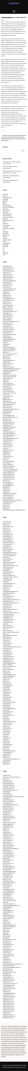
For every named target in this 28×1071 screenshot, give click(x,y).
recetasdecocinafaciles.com (10, 370)
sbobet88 (5, 199)
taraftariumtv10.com (8, 660)
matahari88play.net (8, 853)
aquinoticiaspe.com (8, 847)
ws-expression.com (8, 456)
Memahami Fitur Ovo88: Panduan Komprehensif (11, 162)
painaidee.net (6, 858)
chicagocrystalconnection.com (11, 759)
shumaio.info (6, 718)
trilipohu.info (6, 762)
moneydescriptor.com (9, 855)
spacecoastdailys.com (9, 474)
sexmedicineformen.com (9, 972)
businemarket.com (8, 852)
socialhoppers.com (8, 621)
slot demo (12, 1034)
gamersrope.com (7, 806)
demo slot (5, 209)
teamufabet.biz (7, 546)
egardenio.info (6, 935)
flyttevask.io (6, 747)
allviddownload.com (8, 549)
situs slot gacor (20, 1034)
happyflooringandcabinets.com (11, 905)
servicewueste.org (8, 559)
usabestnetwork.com (8, 816)
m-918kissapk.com (8, 752)
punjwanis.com (7, 775)
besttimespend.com (8, 944)
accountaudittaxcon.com (9, 939)
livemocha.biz (6, 733)
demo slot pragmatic (8, 207)
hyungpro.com (7, 865)
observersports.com (8, 844)
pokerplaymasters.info (9, 787)
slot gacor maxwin (18, 1037)
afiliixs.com (5, 381)
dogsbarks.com (7, 401)
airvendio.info (6, 687)
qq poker (21, 1043)
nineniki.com (6, 582)
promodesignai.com (8, 484)
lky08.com (5, 629)
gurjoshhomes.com (8, 323)
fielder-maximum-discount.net (11, 632)
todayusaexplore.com (8, 271)
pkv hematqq (10, 1041)
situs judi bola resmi (8, 220)
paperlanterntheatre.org (9, 375)
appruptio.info (6, 764)
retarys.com (6, 821)
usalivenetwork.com (8, 800)
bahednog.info (6, 792)
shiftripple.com (7, 974)
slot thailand (15, 1030)
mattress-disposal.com (9, 904)
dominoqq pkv (6, 243)
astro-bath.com (7, 355)
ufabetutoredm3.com (8, 1008)
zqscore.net (6, 930)
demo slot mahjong (8, 217)
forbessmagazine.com (9, 415)
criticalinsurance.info (8, 596)
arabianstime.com (8, 388)
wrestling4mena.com (8, 614)
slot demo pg (6, 225)
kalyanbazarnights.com (9, 575)
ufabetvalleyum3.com (8, 1011)
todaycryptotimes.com (9, 466)
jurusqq (5, 196)
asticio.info (5, 933)
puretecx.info (6, 691)
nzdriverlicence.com (8, 450)
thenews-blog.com (8, 464)
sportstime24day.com (9, 868)
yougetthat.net (7, 832)
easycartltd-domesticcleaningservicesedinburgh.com (14, 509)
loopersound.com (7, 308)
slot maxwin (15, 1036)
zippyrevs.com (7, 560)
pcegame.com (7, 453)
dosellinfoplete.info (8, 712)
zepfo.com (5, 459)
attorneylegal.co (7, 886)
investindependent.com (9, 435)
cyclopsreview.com (8, 396)
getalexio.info (6, 938)
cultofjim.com (6, 294)
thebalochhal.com (8, 276)
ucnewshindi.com (7, 803)
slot (5, 131)
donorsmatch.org (7, 728)
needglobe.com (7, 959)
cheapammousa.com (8, 367)
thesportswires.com (8, 863)
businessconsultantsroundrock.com (12, 500)
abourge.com (6, 380)
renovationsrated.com (9, 477)
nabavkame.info (7, 754)
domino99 (5, 194)
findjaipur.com (6, 292)
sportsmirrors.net (7, 878)
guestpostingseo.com (8, 783)
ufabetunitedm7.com (8, 1004)
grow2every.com (7, 420)
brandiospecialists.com (9, 583)
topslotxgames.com (8, 567)
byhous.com (6, 749)
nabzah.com (6, 588)
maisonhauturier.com (8, 440)
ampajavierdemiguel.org (9, 281)
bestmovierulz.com (8, 305)
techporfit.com (7, 531)
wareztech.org (7, 814)
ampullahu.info (7, 699)
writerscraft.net (7, 611)
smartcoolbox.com (8, 977)
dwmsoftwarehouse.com (9, 402)
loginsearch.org (7, 725)
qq (3, 249)
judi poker (5, 201)
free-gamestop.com (8, 809)
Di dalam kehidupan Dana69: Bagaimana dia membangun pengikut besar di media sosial (13, 136)
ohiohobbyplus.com (8, 315)
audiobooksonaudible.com (10, 494)
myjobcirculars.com (8, 564)
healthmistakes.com (8, 915)
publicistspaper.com (8, 485)
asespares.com (7, 386)
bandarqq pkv (11, 1055)
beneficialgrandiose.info (9, 708)
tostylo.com (6, 831)
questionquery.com (8, 661)
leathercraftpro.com (8, 954)
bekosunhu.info (7, 707)
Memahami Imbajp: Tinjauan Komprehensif (10, 181)
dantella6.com (7, 570)
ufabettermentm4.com (9, 996)
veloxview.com (7, 1013)
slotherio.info (6, 720)
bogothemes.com (7, 316)
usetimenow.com (7, 604)
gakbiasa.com (6, 756)
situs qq (5, 236)
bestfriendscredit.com (9, 350)
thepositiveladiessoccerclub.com (12, 368)
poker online (6, 235)
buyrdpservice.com (8, 827)
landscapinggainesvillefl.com (10, 438)
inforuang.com (7, 637)
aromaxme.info (7, 700)
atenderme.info (7, 704)
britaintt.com (6, 505)
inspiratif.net (6, 525)
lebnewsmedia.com (8, 331)
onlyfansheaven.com (8, 627)
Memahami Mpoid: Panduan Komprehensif (10, 167)
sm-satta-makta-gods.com (10, 469)
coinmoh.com (6, 394)
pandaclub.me (7, 746)
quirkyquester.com (8, 970)
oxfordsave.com (7, 837)
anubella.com (6, 492)
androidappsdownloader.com (11, 603)
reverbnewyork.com (8, 300)
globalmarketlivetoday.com (10, 417)
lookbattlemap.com (8, 826)
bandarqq (5, 227)
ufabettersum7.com (8, 998)
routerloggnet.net (7, 569)
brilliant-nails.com (7, 664)
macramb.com (7, 642)
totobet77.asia (7, 990)
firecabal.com (6, 414)
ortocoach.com (7, 961)
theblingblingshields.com (9, 871)
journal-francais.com (8, 669)
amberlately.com (7, 284)
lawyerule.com (7, 673)
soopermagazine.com (8, 472)
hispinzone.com (7, 573)
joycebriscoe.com (7, 285)
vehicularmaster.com (8, 277)
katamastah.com (7, 928)
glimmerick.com (7, 295)
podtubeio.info (6, 713)
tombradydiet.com (8, 324)
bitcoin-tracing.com (8, 497)
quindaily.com (6, 487)
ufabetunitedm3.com (8, 1003)
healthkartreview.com (9, 424)
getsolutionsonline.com (9, 593)
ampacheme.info (7, 697)
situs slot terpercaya (6, 1037)
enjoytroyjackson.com (9, 404)
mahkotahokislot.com (8, 899)
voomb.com (6, 887)
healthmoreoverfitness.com (10, 565)
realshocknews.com (8, 912)
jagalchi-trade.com (8, 307)
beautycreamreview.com (9, 393)
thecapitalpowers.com (9, 985)
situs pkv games (7, 240)
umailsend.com (7, 819)
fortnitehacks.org (7, 723)
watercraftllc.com (8, 378)
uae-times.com (7, 521)
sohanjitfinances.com (8, 978)
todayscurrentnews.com (9, 988)
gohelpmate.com (7, 608)
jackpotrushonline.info (9, 801)
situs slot (4, 1030)
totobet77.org (6, 991)
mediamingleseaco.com (9, 674)
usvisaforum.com (7, 303)
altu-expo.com (7, 359)
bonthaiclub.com (7, 326)
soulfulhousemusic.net (9, 980)
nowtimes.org (6, 730)
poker (4, 202)
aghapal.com (6, 357)
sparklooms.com (7, 982)
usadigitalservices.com (9, 619)
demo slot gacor (7, 206)
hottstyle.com (6, 430)
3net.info (5, 342)
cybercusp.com (7, 503)
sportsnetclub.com (8, 834)
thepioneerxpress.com (9, 543)
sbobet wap (4, 1053)
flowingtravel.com (7, 580)
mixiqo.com (6, 957)
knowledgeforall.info (8, 616)
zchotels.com (6, 458)
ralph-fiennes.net (7, 630)
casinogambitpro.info (8, 785)
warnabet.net (6, 741)
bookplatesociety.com (9, 329)
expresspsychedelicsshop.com (11, 409)
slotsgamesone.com (8, 572)
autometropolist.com (8, 391)
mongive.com (6, 590)
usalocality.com (7, 272)
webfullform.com (7, 547)
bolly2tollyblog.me (8, 744)
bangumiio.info (7, 705)
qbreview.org (6, 557)
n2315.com (5, 624)
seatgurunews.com (8, 341)
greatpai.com (6, 373)
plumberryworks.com (8, 965)
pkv (4, 230)
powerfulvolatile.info (8, 715)
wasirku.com (6, 679)
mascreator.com (7, 441)
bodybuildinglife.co (8, 907)
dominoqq (5, 232)
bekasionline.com (7, 533)
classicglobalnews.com (9, 502)
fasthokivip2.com (7, 842)
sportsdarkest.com (8, 860)
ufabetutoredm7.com (8, 1009)
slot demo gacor (7, 214)
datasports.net (7, 879)
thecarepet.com (7, 780)
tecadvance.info (7, 692)
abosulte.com (6, 489)
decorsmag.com (7, 551)
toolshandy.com (7, 650)
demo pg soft (5, 1034)
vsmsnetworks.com (8, 526)
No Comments (17, 17)
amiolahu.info (6, 695)
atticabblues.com (7, 389)
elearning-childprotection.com (11, 612)
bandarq (5, 219)
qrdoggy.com (6, 909)
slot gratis (5, 212)
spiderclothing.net (8, 337)
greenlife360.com (7, 536)
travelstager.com (7, 651)
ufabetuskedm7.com (8, 1006)
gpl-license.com (7, 419)
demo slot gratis (7, 215)
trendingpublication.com (9, 993)
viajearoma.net (7, 362)
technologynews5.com (9, 461)
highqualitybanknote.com (9, 427)
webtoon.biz (6, 861)
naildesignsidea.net (8, 372)
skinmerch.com (7, 302)
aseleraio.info (6, 931)
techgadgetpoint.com (9, 889)
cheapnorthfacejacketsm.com (11, 321)
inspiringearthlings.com (9, 433)
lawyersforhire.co (7, 850)
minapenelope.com (8, 310)
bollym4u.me (6, 743)
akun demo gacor (7, 197)
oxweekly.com (6, 645)
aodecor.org (6, 726)
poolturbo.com (7, 682)
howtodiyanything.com (9, 432)
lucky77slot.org (7, 896)
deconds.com (6, 507)
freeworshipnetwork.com (9, 376)
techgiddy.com (7, 798)
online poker (14, 1047)
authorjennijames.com (9, 360)
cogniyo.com (6, 948)
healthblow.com (7, 606)
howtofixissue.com (8, 544)
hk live (4, 222)
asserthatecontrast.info (9, 702)
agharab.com (6, 365)
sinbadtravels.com (8, 811)
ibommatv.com (7, 530)
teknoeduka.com (7, 463)
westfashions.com (7, 648)
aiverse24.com (7, 490)
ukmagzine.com (7, 813)
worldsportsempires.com (9, 925)
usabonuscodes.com (8, 468)
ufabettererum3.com (8, 995)
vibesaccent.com (7, 279)
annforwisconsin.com (8, 290)
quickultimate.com (8, 969)
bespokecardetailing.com (10, 349)
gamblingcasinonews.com (10, 552)
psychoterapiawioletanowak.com (12, 967)
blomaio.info (6, 710)
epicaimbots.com (7, 406)
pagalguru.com (7, 451)
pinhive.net (6, 739)
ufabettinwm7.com (8, 1000)
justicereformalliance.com (10, 311)
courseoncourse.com (8, 788)
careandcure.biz (7, 946)
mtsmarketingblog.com (9, 676)
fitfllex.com (6, 634)
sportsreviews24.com (8, 892)
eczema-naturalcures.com (10, 354)
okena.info (5, 346)
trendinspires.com (8, 653)
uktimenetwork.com (8, 268)
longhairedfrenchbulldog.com (11, 848)
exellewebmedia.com (8, 808)
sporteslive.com (7, 870)
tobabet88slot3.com (8, 987)
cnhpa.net (5, 920)
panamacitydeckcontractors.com (12, 647)
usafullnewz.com (7, 266)
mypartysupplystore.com (10, 289)
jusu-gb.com (6, 779)
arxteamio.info (6, 936)
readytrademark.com (8, 476)
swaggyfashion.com (8, 658)
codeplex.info (6, 344)
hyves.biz (5, 736)
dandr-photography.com (9, 666)
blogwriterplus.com (8, 782)
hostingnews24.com (8, 428)
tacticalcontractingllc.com (10, 983)
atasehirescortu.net (8, 881)
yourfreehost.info (7, 320)
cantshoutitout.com (8, 538)
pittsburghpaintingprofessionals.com (13, 964)
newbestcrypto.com (8, 835)
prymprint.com (7, 941)
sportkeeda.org (7, 943)
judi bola (22, 1053)
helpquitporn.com (7, 425)
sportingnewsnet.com (9, 866)
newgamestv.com (7, 874)
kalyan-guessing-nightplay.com (11, 599)
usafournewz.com (7, 274)
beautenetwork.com (8, 495)
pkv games (4, 1026)
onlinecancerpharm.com (9, 900)
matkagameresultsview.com (10, 591)
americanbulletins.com (9, 385)
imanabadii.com (7, 760)
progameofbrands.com (9, 556)
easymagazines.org (8, 949)
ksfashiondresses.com (9, 917)
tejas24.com (6, 681)
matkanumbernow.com (9, 562)
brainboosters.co (7, 282)
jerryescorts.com (7, 884)
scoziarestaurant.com (9, 479)
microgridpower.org (8, 956)
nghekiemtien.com (8, 678)
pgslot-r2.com (7, 454)
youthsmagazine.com (8, 857)
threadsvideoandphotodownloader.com (13, 796)
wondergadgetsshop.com (10, 339)
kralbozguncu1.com (8, 437)
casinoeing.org (7, 731)
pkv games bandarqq (8, 228)
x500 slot (19, 1032)
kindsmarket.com (7, 638)
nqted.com (6, 448)
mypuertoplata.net (8, 541)
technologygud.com (8, 910)
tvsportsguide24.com (8, 891)
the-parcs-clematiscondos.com (11, 777)
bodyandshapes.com (8, 498)
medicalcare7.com (8, 585)
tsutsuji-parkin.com (8, 363)
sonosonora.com (7, 333)
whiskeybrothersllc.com (9, 1016)
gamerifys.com (7, 523)
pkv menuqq (20, 1039)
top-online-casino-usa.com (10, 577)
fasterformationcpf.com (9, 822)
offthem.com (6, 528)
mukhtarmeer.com (8, 445)
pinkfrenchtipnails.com (9, 873)
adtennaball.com (7, 586)
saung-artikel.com (8, 840)
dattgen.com (6, 398)
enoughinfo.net (7, 738)
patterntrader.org (8, 918)
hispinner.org (6, 595)
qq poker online (17, 1026)
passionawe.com (7, 962)
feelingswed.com (7, 412)
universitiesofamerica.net (9, 554)
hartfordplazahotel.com (9, 751)
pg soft (14, 1032)
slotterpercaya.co (8, 975)
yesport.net (6, 829)
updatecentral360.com (9, 926)
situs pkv (5, 204)
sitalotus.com (6, 922)
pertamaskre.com (8, 795)
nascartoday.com (7, 446)
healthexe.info (6, 689)
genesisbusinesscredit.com (10, 635)
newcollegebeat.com (8, 298)
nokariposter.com (7, 598)
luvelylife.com (6, 640)
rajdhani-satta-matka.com (10, 609)
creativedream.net (8, 622)
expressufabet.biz (7, 539)
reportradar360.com (8, 656)
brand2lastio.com (7, 617)
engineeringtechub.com (9, 883)
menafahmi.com (7, 443)
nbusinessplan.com (8, 534)
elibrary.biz (6, 352)
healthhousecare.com (9, 422)
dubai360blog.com (8, 894)
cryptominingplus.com (9, 845)
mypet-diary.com (7, 643)
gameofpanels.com (8, 601)
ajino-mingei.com (7, 318)
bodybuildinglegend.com (9, 663)
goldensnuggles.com (8, 824)
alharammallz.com (8, 383)
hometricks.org (7, 952)
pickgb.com (6, 913)
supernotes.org (7, 923)
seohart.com (6, 481)
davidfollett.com (7, 297)
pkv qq (4, 241)
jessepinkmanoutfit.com (9, 818)
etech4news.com (7, 407)
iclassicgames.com (8, 839)
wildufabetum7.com (8, 1018)
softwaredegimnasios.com (10, 471)
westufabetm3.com (8, 1014)
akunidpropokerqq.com (9, 347)
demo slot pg (6, 210)
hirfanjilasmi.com (7, 951)
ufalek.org (5, 902)
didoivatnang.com (7, 399)
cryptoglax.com (7, 313)
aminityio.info (6, 694)
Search (5, 147)
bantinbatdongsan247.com (10, 790)
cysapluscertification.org (9, 721)
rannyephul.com (7, 655)
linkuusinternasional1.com (9, 334)
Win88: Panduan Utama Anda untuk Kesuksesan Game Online (12, 172)
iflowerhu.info (6, 757)
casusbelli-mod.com (8, 328)
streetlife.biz (6, 734)
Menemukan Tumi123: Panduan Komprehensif (11, 176)
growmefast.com (7, 897)
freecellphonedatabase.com (10, 805)
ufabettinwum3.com (8, 1001)
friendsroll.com (7, 336)
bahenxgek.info (7, 793)
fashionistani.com (7, 411)
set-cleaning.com (7, 482)
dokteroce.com (7, 668)
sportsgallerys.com (8, 876)
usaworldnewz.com (8, 269)
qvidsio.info (6, 717)
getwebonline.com (8, 625)
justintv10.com (6, 671)
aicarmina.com (7, 287)
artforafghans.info (8, 686)
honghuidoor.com (7, 578)
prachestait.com (7, 684)
